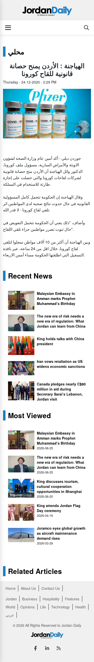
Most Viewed (29, 415)
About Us (28, 588)
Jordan (11, 598)
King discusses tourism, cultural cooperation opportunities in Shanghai (59, 486)
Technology (60, 606)
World (10, 606)
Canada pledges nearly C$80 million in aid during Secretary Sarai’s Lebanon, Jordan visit (61, 391)
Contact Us (50, 588)
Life (43, 606)
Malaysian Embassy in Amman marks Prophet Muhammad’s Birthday (56, 298)
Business (29, 598)
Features (72, 598)
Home (11, 588)
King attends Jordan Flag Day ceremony (58, 508)
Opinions (27, 606)
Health (80, 606)
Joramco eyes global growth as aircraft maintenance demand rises (61, 533)
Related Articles (35, 571)
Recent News (30, 275)
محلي (16, 51)
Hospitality (51, 598)
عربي (10, 614)
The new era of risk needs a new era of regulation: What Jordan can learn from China (61, 321)
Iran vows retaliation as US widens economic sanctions (61, 364)
